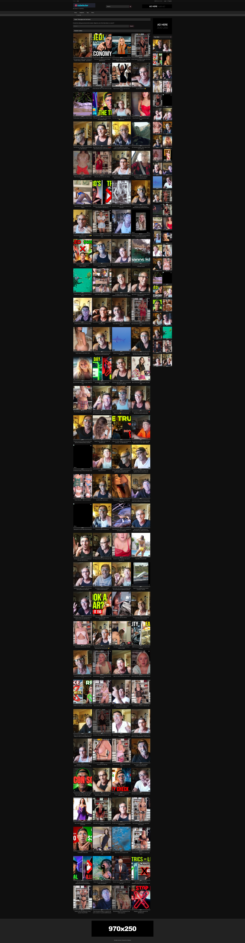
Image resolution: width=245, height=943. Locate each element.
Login (165, 1)
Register (170, 1)
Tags (88, 12)
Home (75, 12)
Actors (92, 12)
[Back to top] (241, 939)
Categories (82, 12)
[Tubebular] (84, 5)
